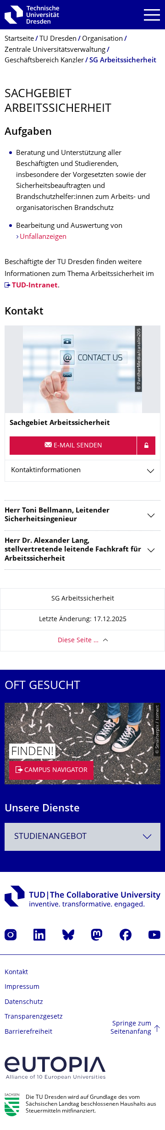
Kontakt (16, 973)
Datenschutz (24, 1002)
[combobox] (82, 837)
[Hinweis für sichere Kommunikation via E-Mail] (146, 445)
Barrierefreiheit (28, 1032)
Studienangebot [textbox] (50, 837)
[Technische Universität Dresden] (32, 14)
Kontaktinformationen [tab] (46, 470)
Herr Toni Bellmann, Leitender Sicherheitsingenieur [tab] (57, 515)
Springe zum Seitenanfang (130, 1028)
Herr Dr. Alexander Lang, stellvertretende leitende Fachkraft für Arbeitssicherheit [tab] (73, 550)
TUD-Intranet (35, 285)
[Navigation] (151, 15)
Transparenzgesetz (34, 1017)
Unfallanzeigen (43, 237)
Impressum (22, 987)
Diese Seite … (78, 641)
